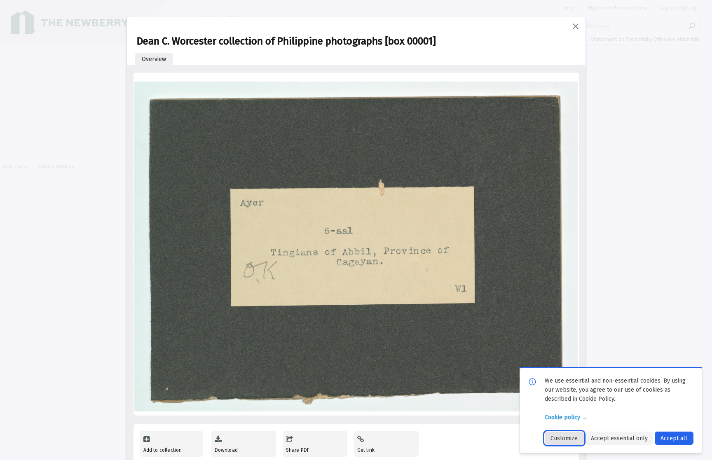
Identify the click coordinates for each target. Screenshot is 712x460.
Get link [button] (366, 450)
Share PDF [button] (298, 450)
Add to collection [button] (162, 450)
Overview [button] (154, 59)
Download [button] (226, 450)
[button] (576, 26)
